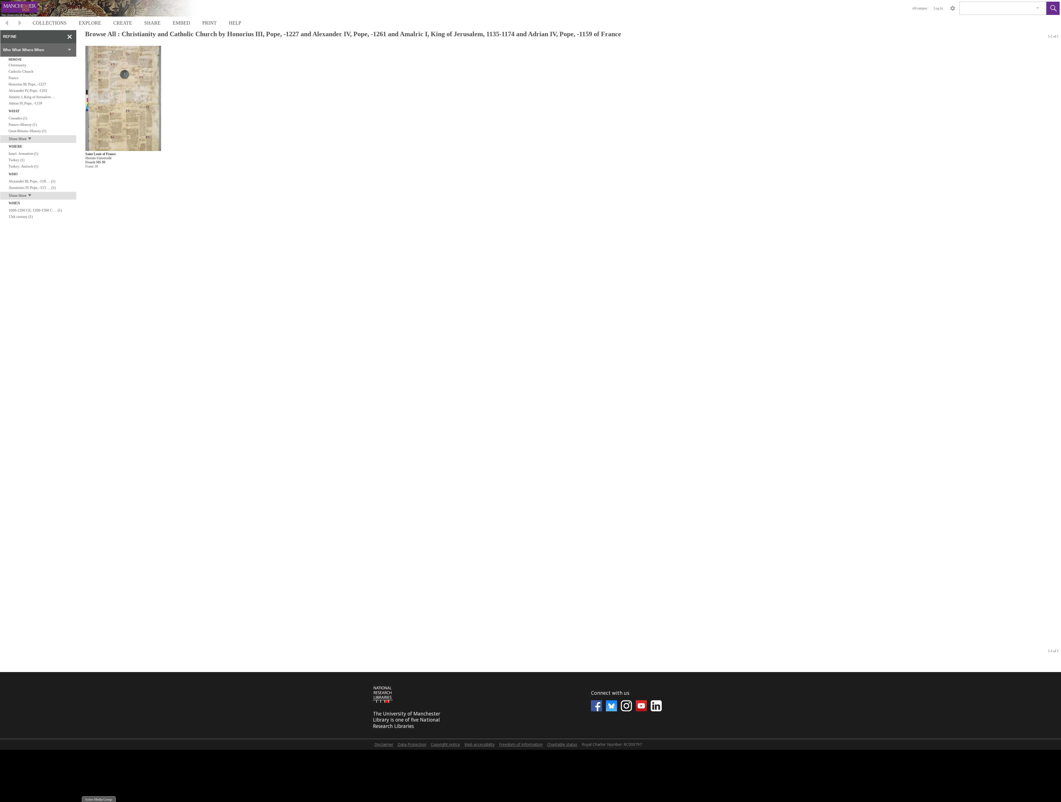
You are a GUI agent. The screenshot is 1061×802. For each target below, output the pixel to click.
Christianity (18, 65)
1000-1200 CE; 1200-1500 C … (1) (35, 210)
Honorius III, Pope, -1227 (27, 84)
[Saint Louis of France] (123, 98)
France (14, 78)
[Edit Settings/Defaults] (952, 8)
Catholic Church (21, 71)
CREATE (122, 23)
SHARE (152, 23)
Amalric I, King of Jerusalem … (32, 97)
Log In (938, 8)
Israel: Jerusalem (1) (23, 153)
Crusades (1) (18, 118)
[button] (1053, 8)
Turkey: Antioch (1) (23, 166)
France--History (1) (23, 124)
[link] (1038, 8)
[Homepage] (104, 8)
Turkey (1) (16, 160)
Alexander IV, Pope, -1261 (28, 90)
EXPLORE (90, 23)
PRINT (209, 23)
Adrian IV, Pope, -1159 (25, 103)
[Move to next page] (20, 24)
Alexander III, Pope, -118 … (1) (32, 181)
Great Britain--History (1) (27, 131)
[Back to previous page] (6, 24)
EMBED (181, 23)
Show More (18, 139)
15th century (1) (21, 217)
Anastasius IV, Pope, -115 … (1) (32, 188)
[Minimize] (69, 36)
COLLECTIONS (50, 23)
